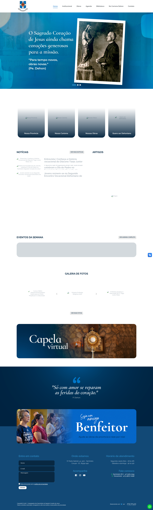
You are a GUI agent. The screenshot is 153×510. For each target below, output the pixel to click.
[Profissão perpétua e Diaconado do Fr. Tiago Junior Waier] (116, 280)
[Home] (55, 1)
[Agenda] (89, 1)
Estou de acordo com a (34, 484)
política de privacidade (41, 484)
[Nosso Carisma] (61, 99)
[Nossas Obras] (91, 99)
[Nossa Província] (31, 99)
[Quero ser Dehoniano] (121, 99)
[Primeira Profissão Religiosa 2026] (76, 280)
